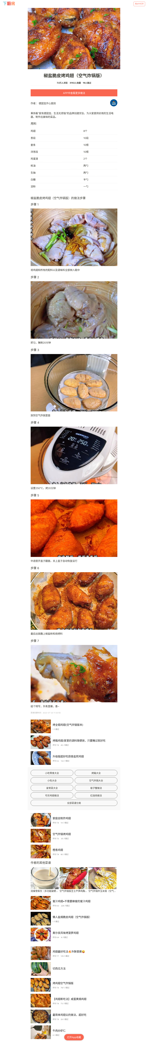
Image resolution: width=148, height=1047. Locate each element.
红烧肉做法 (96, 795)
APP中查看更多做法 (74, 93)
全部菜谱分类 (74, 803)
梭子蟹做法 (96, 788)
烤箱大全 (96, 773)
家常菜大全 (52, 788)
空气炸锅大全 (96, 780)
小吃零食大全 (52, 773)
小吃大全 (52, 780)
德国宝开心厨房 (47, 103)
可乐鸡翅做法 (52, 795)
